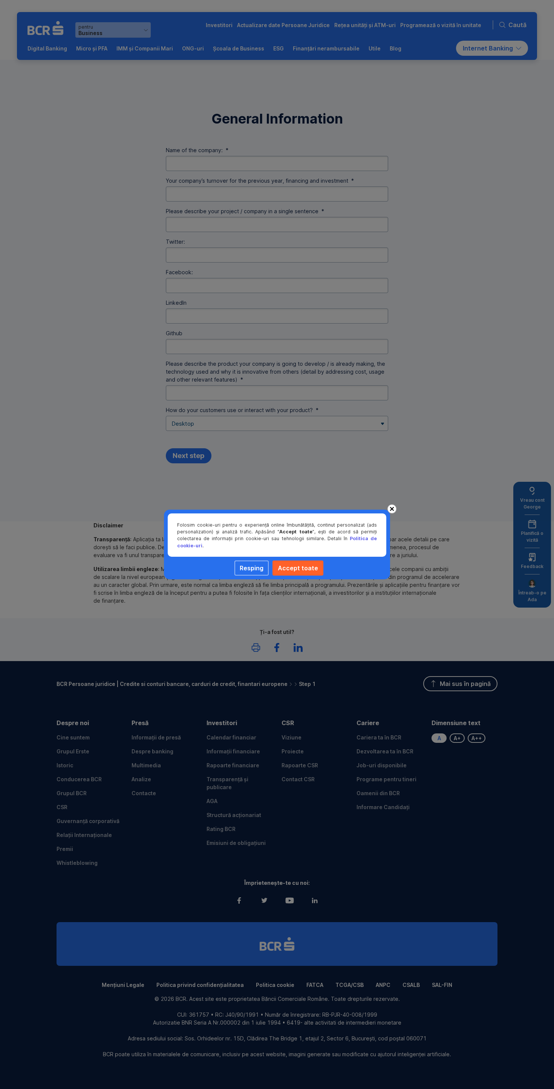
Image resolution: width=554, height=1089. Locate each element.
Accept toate (298, 568)
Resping (251, 568)
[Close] (391, 508)
